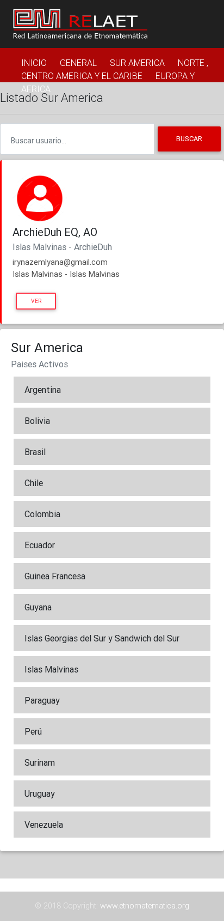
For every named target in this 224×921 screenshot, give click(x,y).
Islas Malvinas (51, 669)
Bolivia (37, 420)
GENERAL (78, 62)
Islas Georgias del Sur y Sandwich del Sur (101, 638)
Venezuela (43, 824)
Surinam (39, 762)
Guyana (38, 607)
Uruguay (39, 793)
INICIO (34, 62)
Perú (33, 731)
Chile (33, 482)
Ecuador (39, 545)
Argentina (42, 389)
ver (36, 301)
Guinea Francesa (54, 576)
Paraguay (42, 700)
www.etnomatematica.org (144, 906)
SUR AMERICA (137, 62)
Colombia (42, 513)
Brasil (35, 451)
